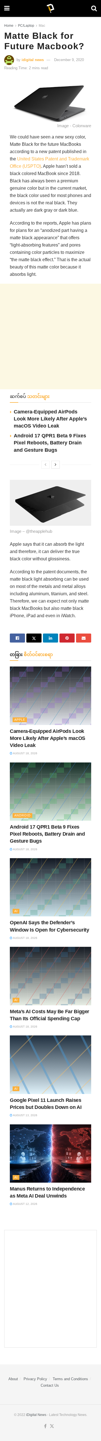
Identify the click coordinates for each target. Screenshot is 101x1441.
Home (8, 26)
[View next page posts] (55, 465)
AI (16, 911)
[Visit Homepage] (50, 8)
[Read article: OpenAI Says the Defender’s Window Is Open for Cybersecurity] (50, 887)
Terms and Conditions (70, 1379)
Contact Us (50, 1385)
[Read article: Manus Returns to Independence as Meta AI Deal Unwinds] (50, 1153)
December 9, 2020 (69, 60)
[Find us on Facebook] (45, 1426)
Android (22, 815)
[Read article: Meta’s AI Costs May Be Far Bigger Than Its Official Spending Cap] (50, 976)
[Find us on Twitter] (52, 1426)
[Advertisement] (50, 336)
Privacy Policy (35, 1379)
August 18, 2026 (24, 753)
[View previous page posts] (45, 465)
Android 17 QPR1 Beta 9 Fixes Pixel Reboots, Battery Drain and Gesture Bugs (50, 443)
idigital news (33, 60)
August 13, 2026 (24, 1115)
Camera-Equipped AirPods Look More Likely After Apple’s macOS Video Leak (50, 419)
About (13, 1379)
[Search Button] (94, 8)
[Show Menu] (7, 8)
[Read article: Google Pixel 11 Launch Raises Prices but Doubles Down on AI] (50, 1064)
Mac (42, 26)
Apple (19, 719)
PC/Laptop (26, 26)
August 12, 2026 (24, 1203)
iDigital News (36, 1415)
